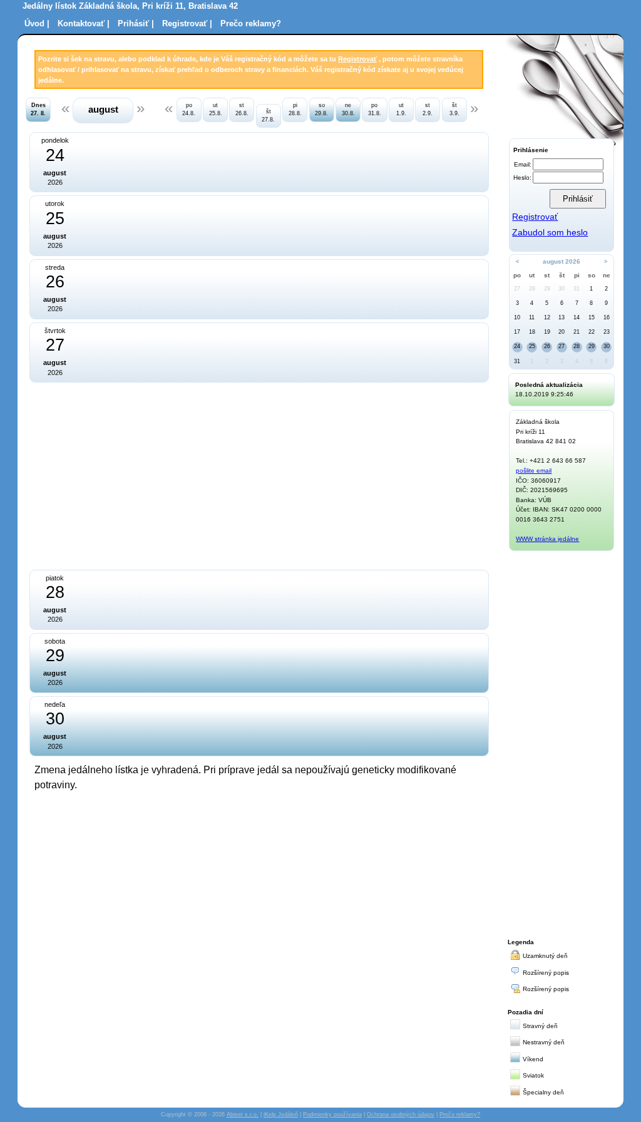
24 (517, 346)
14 (576, 317)
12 (547, 317)
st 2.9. (428, 109)
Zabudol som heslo (550, 232)
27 (517, 289)
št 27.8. (268, 115)
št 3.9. (454, 109)
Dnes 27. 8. (38, 109)
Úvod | (36, 23)
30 (561, 289)
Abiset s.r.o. (243, 1114)
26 (547, 346)
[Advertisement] (153, 474)
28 (532, 289)
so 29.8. (321, 109)
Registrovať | (187, 23)
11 (532, 317)
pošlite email (533, 470)
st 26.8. (242, 109)
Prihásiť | (136, 23)
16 (606, 317)
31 (576, 289)
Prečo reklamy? (250, 23)
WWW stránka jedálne (547, 538)
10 (517, 317)
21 (576, 332)
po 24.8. (188, 109)
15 (591, 317)
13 (561, 317)
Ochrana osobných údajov (400, 1114)
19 (547, 332)
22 (591, 332)
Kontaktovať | (84, 23)
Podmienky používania (332, 1114)
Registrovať (357, 59)
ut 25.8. (215, 109)
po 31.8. (374, 109)
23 (606, 332)
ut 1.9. (401, 109)
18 (532, 332)
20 (561, 332)
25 (532, 346)
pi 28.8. (295, 109)
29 (547, 289)
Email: (522, 164)
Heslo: (522, 177)
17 (517, 332)
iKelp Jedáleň (281, 1114)
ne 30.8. (348, 109)
